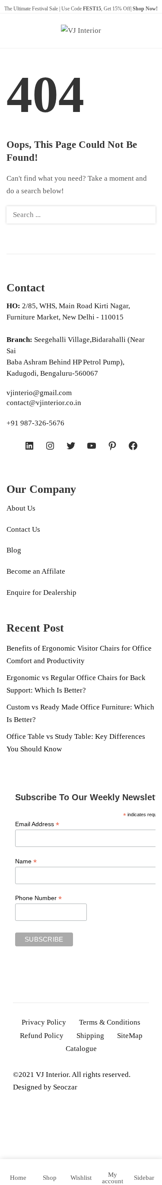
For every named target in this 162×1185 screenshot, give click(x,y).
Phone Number (38, 898)
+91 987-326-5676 (35, 423)
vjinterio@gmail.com (39, 393)
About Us (20, 508)
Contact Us (23, 529)
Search (144, 215)
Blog (13, 550)
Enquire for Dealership (41, 592)
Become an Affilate (35, 571)
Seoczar (65, 1087)
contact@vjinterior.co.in (43, 403)
